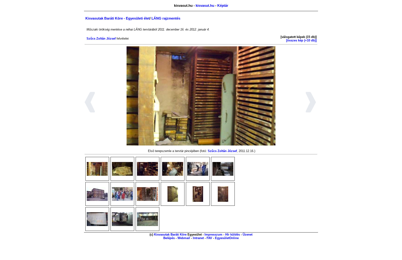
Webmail (184, 238)
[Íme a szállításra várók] (147, 194)
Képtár (222, 5)
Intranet (198, 238)
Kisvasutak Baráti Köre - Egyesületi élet (117, 18)
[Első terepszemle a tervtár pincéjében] (97, 169)
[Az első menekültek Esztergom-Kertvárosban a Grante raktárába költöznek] (222, 169)
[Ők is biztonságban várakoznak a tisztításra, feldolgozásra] (147, 219)
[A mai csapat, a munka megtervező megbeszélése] (122, 194)
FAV (209, 238)
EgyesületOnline (227, 238)
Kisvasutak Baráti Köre (170, 234)
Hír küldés (232, 234)
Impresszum (213, 234)
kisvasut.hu (205, 5)
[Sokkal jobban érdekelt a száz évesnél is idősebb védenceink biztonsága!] (97, 219)
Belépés (169, 238)
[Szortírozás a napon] (197, 169)
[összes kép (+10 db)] (301, 40)
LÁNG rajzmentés (165, 18)
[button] (90, 103)
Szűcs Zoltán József (101, 38)
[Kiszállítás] (172, 169)
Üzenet (247, 234)
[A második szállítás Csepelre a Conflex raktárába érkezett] (122, 219)
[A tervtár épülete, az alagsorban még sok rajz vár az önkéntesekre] (97, 194)
